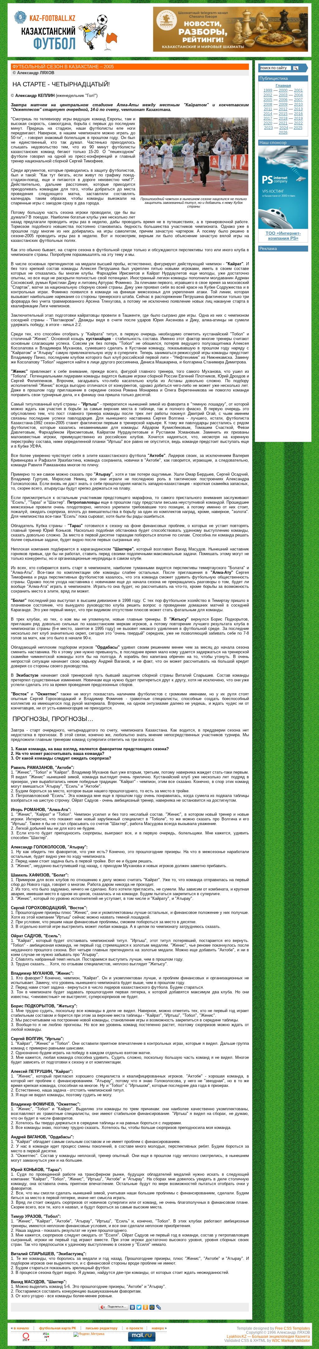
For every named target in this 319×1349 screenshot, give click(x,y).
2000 (283, 90)
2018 (283, 118)
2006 (283, 100)
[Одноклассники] (145, 1307)
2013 (298, 109)
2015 (283, 114)
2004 (298, 95)
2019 (298, 118)
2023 (268, 128)
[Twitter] (139, 1307)
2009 (283, 104)
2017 (268, 118)
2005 (268, 100)
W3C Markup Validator (291, 1340)
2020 (268, 123)
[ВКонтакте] (132, 1307)
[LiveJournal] (158, 1307)
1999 (268, 90)
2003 (283, 95)
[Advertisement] (283, 345)
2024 (283, 128)
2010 (298, 104)
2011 (268, 109)
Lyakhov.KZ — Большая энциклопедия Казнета (268, 1336)
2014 (268, 114)
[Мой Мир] (152, 1307)
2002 (268, 95)
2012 (283, 109)
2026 (283, 132)
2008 (268, 104)
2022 (298, 123)
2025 (298, 128)
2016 (298, 114)
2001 (298, 90)
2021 (283, 123)
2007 (298, 100)
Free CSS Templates (292, 1328)
